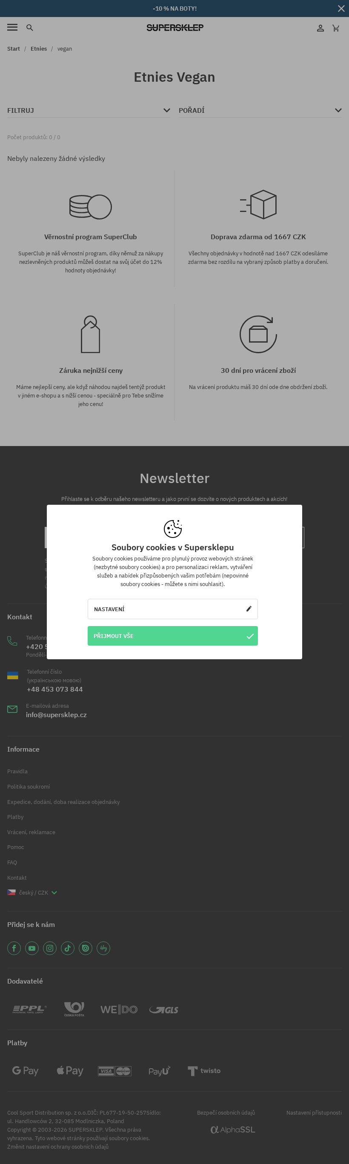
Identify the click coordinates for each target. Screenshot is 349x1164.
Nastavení (109, 609)
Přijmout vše (114, 636)
